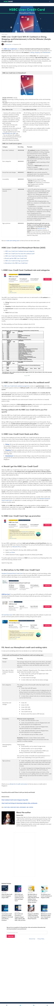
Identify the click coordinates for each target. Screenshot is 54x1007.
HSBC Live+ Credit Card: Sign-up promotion (16, 260)
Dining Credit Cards (15, 807)
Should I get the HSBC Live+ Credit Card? (16, 258)
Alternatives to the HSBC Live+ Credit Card (16, 263)
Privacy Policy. (41, 938)
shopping (37, 52)
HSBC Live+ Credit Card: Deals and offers (16, 256)
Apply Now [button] (47, 279)
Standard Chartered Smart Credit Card (12, 573)
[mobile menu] (49, 1)
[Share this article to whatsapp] (47, 1005)
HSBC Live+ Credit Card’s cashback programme (17, 386)
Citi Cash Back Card (7, 615)
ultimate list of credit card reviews (18, 784)
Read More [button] (47, 585)
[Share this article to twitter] (20, 1005)
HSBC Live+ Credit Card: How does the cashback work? (20, 253)
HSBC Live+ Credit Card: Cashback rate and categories (19, 251)
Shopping (31, 807)
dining (32, 52)
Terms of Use (32, 938)
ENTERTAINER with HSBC (9, 133)
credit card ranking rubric (13, 240)
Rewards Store (42, 228)
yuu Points (12, 552)
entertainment (46, 52)
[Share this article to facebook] (7, 1005)
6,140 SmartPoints (25, 286)
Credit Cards (7, 807)
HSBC (28, 807)
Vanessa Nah (8, 44)
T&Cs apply (17, 637)
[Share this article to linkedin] (33, 1005)
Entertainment (23, 807)
